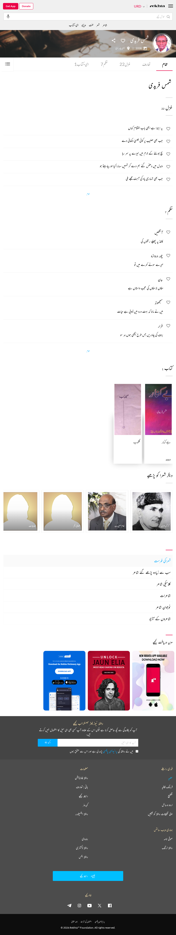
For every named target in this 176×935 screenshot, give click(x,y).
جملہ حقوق (74, 921)
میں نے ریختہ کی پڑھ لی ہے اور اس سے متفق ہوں (101, 751)
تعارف (146, 64)
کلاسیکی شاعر (164, 583)
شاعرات (165, 595)
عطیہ (170, 778)
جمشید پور (122, 48)
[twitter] (99, 905)
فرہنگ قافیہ (167, 787)
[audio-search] (8, 16)
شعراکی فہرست (162, 560)
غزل (125, 64)
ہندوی (85, 839)
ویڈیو (84, 25)
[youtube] (89, 905)
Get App (10, 6)
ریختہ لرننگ (167, 848)
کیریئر (85, 805)
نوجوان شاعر (163, 607)
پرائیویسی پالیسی (110, 751)
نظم (104, 64)
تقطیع (170, 796)
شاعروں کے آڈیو (160, 618)
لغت (91, 25)
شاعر (105, 25)
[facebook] (109, 905)
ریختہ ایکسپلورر (81, 814)
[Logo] (157, 6)
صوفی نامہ (168, 839)
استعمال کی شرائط (86, 921)
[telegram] (69, 905)
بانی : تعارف (82, 787)
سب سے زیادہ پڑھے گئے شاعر (152, 572)
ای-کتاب (81, 64)
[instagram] (79, 905)
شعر (98, 25)
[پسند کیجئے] (123, 40)
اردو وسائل (167, 805)
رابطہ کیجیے (83, 796)
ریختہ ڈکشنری (82, 848)
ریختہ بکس (83, 857)
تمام (164, 64)
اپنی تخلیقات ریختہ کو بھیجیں (160, 814)
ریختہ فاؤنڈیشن (81, 778)
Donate (26, 6)
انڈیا (116, 48)
